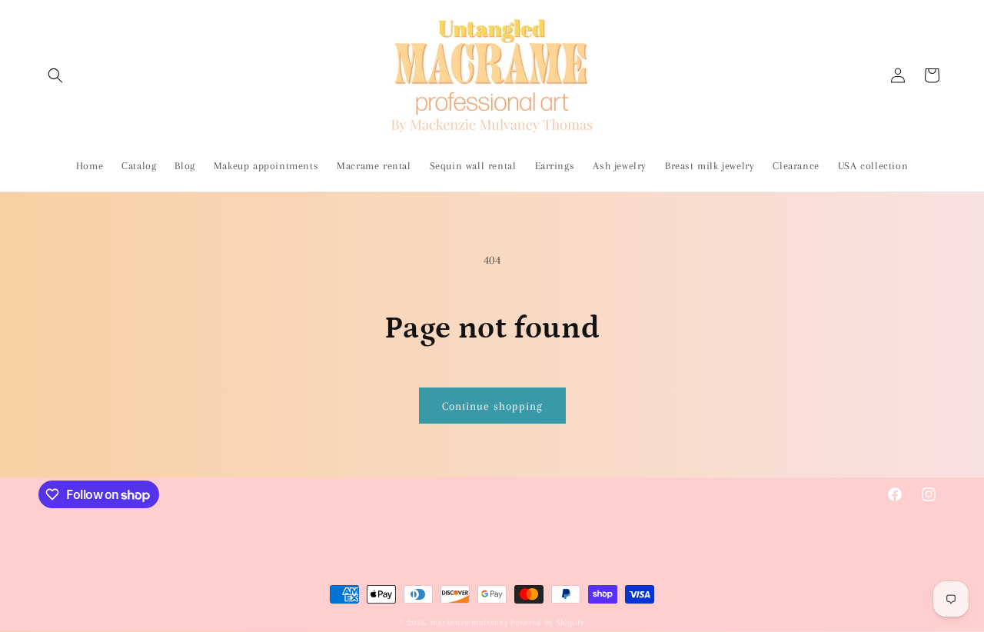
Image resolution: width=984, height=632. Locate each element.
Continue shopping (492, 406)
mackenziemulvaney (469, 622)
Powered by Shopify (547, 622)
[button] (55, 75)
